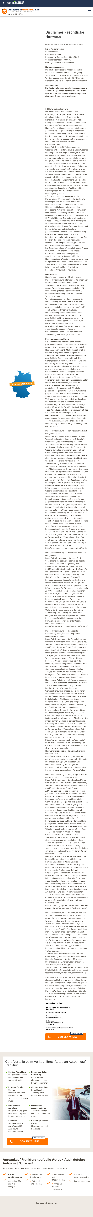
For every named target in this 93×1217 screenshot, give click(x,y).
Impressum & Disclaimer (46, 1203)
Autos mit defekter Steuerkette (57, 1186)
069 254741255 (15, 2)
